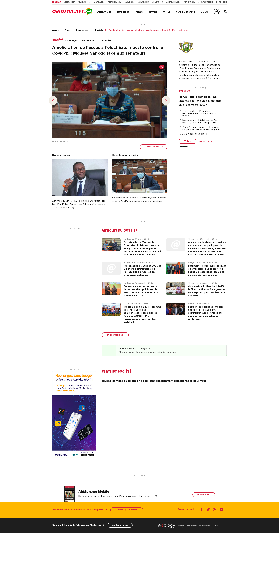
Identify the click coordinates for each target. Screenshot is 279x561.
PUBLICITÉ (139, 24)
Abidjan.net (69, 2)
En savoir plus (203, 494)
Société (99, 30)
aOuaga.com (99, 2)
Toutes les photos (153, 147)
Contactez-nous (120, 525)
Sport (153, 12)
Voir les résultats (206, 141)
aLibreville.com (173, 2)
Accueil (56, 30)
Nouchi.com (221, 2)
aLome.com (129, 2)
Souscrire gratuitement (126, 510)
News (139, 12)
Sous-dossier (83, 30)
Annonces (104, 12)
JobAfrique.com (206, 2)
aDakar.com (157, 2)
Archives (184, 146)
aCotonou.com (114, 2)
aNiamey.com (143, 2)
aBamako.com (84, 2)
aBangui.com (189, 2)
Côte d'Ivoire (185, 12)
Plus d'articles (115, 334)
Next (166, 100)
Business (123, 12)
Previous (53, 100)
